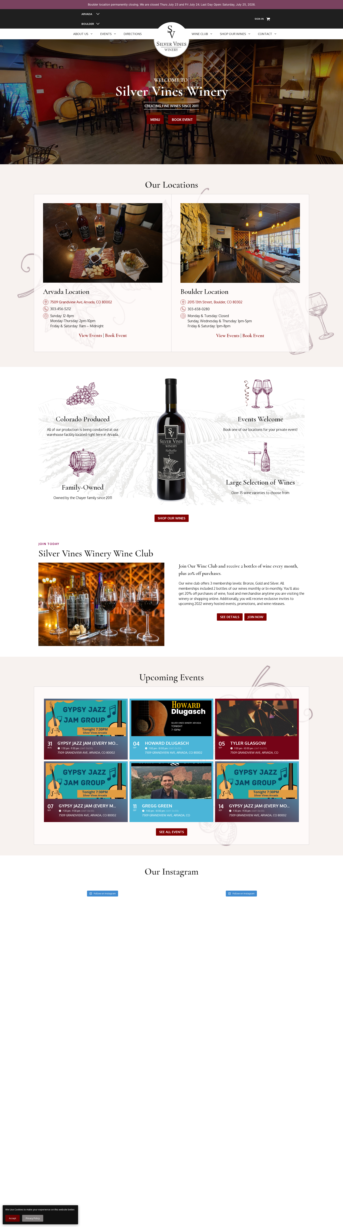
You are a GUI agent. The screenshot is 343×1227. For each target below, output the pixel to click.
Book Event (116, 335)
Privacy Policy (33, 1218)
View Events (90, 335)
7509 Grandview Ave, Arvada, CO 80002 (81, 302)
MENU (155, 119)
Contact (265, 34)
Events (106, 34)
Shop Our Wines (233, 34)
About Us (80, 34)
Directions (133, 34)
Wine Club (200, 34)
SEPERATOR (153, 34)
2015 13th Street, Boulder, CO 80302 (215, 302)
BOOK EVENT (182, 119)
